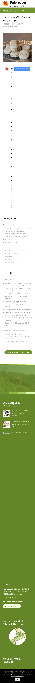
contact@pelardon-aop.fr (16, 601)
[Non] (33, 676)
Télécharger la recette (22, 69)
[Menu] (29, 3)
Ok (17, 679)
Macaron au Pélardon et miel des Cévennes (12, 124)
